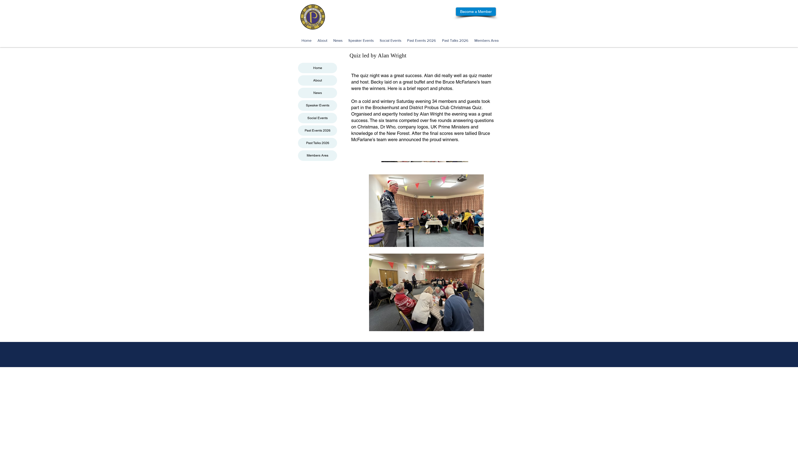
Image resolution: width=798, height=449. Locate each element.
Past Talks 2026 (317, 143)
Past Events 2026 (317, 130)
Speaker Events (317, 105)
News (317, 93)
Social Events (317, 118)
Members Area (317, 155)
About (317, 80)
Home (317, 68)
